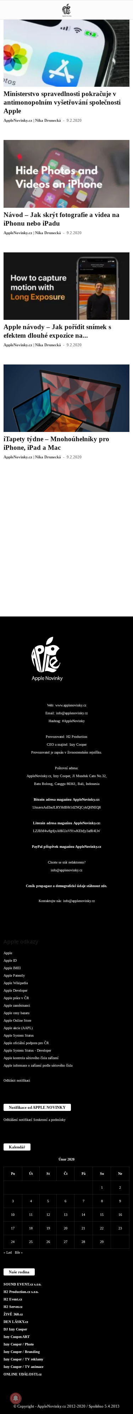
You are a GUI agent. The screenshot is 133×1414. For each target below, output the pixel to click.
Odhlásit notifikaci (17, 1080)
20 (65, 1228)
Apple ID (10, 960)
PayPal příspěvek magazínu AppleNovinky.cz (66, 847)
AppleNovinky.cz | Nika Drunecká (32, 120)
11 (31, 1215)
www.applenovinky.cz (70, 705)
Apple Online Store (17, 1020)
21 (83, 1228)
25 (31, 1242)
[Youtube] (109, 915)
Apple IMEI (12, 968)
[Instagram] (39, 915)
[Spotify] (81, 915)
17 (13, 1228)
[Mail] (67, 915)
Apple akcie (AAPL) (18, 1028)
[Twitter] (95, 915)
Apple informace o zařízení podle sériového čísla (38, 1065)
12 (48, 1215)
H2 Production (76, 737)
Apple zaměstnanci (17, 1005)
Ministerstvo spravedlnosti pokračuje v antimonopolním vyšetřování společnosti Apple (62, 102)
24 (13, 1242)
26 (48, 1242)
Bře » (19, 1252)
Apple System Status (19, 1035)
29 (102, 1242)
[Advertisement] (66, 543)
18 (31, 1228)
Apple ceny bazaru (16, 1013)
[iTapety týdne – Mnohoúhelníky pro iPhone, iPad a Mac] (66, 398)
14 (83, 1215)
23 (120, 1228)
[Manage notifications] (15, 1398)
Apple (8, 953)
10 (13, 1215)
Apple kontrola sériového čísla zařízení (31, 1058)
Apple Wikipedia (16, 983)
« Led (8, 1252)
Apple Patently (14, 975)
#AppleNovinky (73, 721)
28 (83, 1242)
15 (102, 1215)
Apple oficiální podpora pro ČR (26, 1043)
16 (120, 1215)
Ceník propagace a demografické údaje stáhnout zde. (66, 886)
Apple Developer (15, 990)
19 (48, 1228)
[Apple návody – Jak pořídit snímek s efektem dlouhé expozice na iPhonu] (66, 286)
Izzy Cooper (78, 744)
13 (65, 1215)
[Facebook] (24, 915)
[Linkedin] (53, 915)
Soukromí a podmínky (49, 1120)
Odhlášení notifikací (18, 1120)
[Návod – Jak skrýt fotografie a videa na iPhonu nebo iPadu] (66, 173)
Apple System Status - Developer (27, 1050)
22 (102, 1228)
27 (65, 1242)
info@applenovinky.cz (72, 713)
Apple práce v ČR (16, 998)
